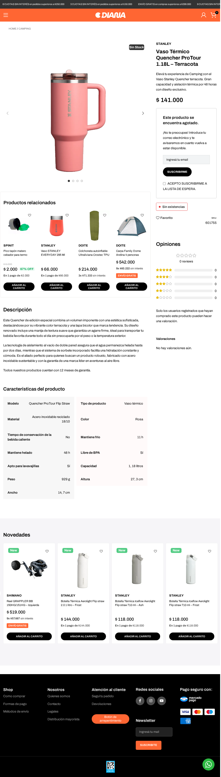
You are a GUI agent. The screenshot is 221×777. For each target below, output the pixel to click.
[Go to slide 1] (69, 181)
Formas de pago (15, 704)
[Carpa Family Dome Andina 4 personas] (131, 225)
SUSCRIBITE (148, 745)
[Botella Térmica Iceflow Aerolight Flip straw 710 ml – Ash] (137, 569)
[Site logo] (110, 15)
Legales (52, 711)
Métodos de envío (16, 711)
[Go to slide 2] (73, 181)
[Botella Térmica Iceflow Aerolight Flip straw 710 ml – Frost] (191, 569)
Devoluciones (101, 704)
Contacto (54, 704)
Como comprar (14, 696)
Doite (83, 245)
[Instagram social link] (151, 701)
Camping (25, 28)
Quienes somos (58, 696)
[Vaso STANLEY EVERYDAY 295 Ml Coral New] (56, 225)
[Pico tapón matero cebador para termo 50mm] (19, 225)
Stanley (48, 245)
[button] (7, 113)
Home (12, 28)
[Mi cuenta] (203, 15)
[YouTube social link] (161, 701)
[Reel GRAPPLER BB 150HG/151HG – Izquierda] (29, 569)
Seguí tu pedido (103, 696)
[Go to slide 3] (77, 181)
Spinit (8, 245)
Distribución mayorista (63, 719)
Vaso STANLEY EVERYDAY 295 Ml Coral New (53, 255)
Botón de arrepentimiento (110, 718)
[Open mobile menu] (6, 15)
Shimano (14, 595)
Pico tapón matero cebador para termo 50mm (15, 255)
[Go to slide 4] (82, 181)
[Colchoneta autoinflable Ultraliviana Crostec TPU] (94, 225)
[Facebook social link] (140, 701)
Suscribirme (177, 171)
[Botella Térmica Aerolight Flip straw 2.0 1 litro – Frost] (83, 569)
